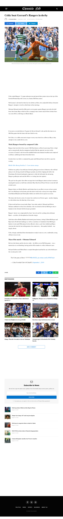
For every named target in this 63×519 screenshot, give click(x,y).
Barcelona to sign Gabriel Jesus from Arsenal (43, 320)
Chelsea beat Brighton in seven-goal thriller (15, 320)
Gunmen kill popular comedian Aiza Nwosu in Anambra (24, 439)
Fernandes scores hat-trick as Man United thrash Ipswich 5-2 (17, 299)
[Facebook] (6, 68)
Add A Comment (31, 347)
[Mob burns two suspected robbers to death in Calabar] (7, 425)
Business (37, 507)
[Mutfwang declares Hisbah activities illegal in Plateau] (7, 409)
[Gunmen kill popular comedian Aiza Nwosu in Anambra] (7, 440)
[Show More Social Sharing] (39, 23)
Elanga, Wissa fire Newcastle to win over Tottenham (17, 339)
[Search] (57, 8)
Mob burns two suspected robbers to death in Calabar (24, 423)
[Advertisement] (33, 80)
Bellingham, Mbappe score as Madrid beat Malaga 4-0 (44, 299)
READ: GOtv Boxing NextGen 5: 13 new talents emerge (24, 165)
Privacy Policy (41, 401)
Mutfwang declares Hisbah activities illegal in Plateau (23, 408)
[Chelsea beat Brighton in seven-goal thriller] (18, 310)
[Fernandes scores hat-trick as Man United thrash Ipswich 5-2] (18, 289)
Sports (30, 507)
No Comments (32, 19)
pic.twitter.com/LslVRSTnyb (46, 258)
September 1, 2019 (38, 262)
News (24, 507)
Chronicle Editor (12, 19)
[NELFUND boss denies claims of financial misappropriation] (7, 432)
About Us (44, 507)
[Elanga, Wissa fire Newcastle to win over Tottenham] (18, 330)
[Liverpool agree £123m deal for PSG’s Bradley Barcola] (45, 330)
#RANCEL (33, 258)
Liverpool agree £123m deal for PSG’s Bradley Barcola (43, 340)
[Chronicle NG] (31, 8)
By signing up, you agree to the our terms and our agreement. (32, 401)
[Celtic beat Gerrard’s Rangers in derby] (31, 44)
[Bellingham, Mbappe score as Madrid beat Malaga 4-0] (45, 289)
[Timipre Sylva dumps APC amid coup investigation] (7, 417)
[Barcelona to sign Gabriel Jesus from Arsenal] (45, 310)
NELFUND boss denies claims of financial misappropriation (25, 431)
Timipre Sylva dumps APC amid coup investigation (23, 415)
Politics (18, 507)
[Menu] (6, 8)
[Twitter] (6, 72)
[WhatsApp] (6, 75)
